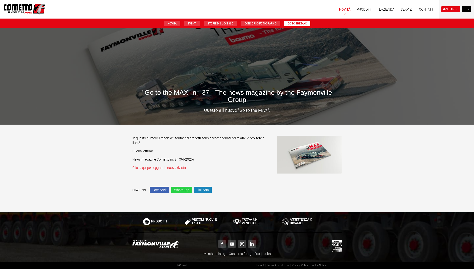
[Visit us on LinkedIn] (252, 244)
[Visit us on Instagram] (242, 244)
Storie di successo (220, 23)
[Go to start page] (24, 9)
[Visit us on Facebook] (222, 244)
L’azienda (386, 9)
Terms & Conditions (278, 265)
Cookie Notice (318, 265)
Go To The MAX (297, 23)
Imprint (260, 265)
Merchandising (214, 253)
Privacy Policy (300, 265)
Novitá (345, 9)
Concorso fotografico (261, 23)
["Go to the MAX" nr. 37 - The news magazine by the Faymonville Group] (309, 156)
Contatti (427, 9)
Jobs (267, 253)
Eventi (192, 23)
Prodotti (365, 9)
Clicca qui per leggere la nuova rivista (159, 167)
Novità (172, 23)
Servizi (407, 9)
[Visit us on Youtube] (232, 244)
